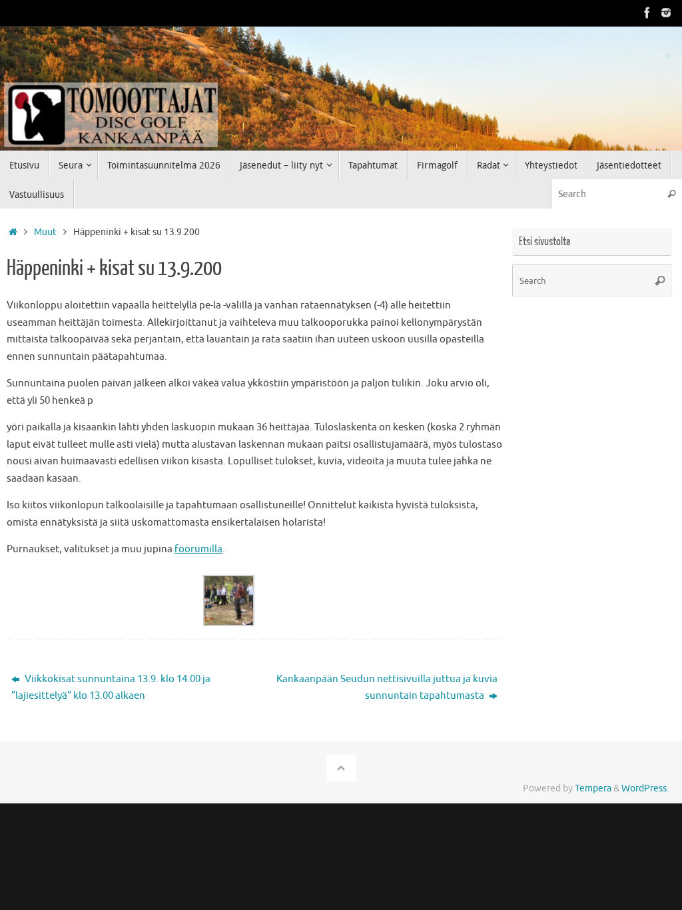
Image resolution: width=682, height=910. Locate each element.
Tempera (593, 788)
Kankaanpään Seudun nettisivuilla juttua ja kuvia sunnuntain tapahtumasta (387, 688)
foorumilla (198, 549)
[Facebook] (647, 12)
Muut (45, 232)
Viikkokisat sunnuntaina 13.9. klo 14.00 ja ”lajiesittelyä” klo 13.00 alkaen (110, 688)
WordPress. (645, 788)
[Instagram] (666, 12)
